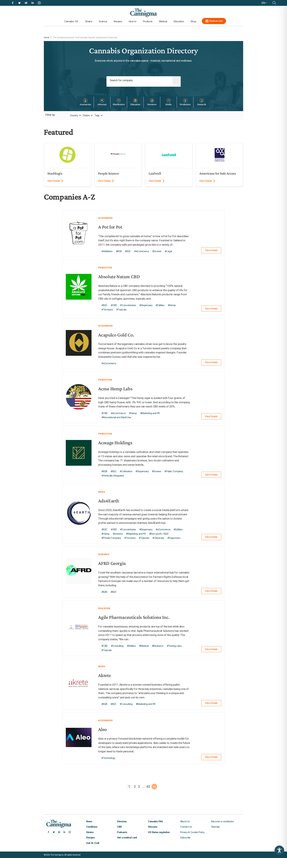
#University (158, 537)
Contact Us (186, 826)
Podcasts (122, 832)
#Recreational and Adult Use (116, 417)
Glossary (152, 826)
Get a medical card (127, 837)
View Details (53, 180)
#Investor (118, 533)
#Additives (107, 251)
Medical (163, 21)
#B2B (119, 251)
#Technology (108, 758)
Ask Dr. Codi (92, 843)
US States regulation (159, 832)
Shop (193, 21)
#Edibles (160, 305)
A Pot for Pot (110, 227)
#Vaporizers (173, 537)
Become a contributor (222, 821)
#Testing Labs (174, 645)
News (89, 821)
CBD (119, 826)
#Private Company (111, 537)
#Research (157, 645)
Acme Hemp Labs (115, 388)
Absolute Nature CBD (119, 276)
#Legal (168, 251)
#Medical (143, 645)
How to (132, 21)
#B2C (128, 251)
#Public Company (173, 471)
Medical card (216, 20)
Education (179, 21)
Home (46, 37)
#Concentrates (128, 305)
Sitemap (215, 826)
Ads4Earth (108, 500)
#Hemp (172, 305)
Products (147, 21)
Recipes (118, 21)
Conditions (91, 826)
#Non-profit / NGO (159, 533)
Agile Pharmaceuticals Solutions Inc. (133, 617)
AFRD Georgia (112, 563)
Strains (88, 21)
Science (103, 21)
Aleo (102, 729)
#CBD (114, 305)
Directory (122, 821)
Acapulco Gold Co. (116, 334)
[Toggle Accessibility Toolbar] (279, 850)
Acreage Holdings (115, 442)
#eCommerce (141, 251)
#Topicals (121, 309)
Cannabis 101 (71, 21)
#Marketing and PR (150, 413)
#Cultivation (126, 471)
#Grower (157, 251)
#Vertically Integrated (112, 475)
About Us (185, 821)
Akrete (104, 675)
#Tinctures (107, 309)
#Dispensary (145, 305)
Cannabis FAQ (155, 821)
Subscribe (185, 837)
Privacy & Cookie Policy (192, 832)
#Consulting (117, 645)
